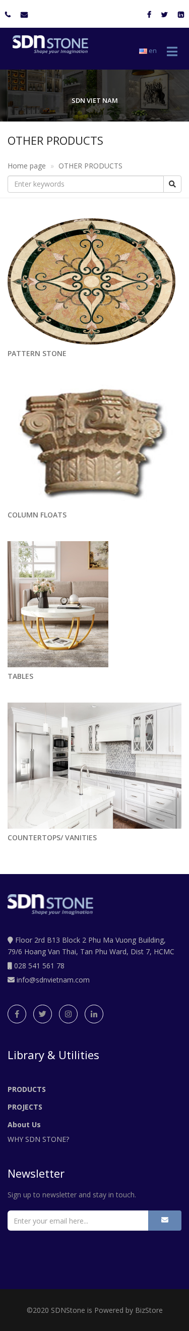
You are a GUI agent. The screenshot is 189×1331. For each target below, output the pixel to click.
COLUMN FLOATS (37, 514)
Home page (27, 165)
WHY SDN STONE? (38, 1139)
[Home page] (48, 44)
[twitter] (42, 1014)
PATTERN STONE (37, 353)
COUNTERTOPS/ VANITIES (52, 837)
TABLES (20, 676)
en (152, 50)
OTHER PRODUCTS (90, 165)
